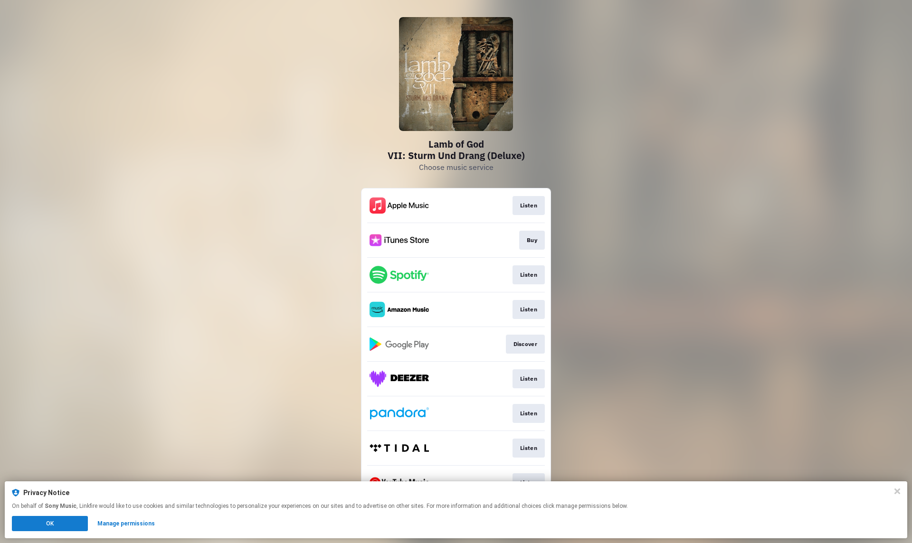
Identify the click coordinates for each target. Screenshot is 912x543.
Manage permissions (126, 523)
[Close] (897, 491)
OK (50, 523)
